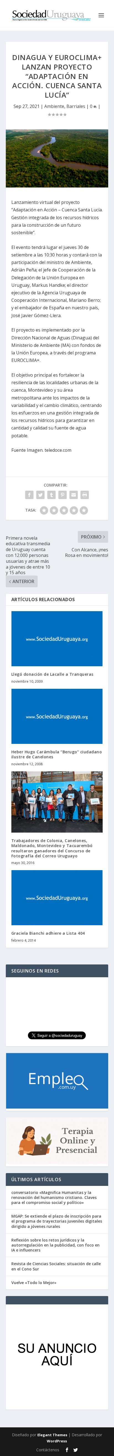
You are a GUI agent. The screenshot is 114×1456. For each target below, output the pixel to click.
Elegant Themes (52, 1434)
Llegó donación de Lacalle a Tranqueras (52, 674)
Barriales (75, 106)
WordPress (57, 1440)
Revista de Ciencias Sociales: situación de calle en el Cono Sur (56, 1266)
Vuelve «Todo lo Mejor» (33, 1282)
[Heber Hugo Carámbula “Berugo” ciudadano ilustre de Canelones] (57, 716)
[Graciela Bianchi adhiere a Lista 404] (57, 897)
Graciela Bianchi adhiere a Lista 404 (48, 933)
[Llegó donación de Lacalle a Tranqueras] (57, 638)
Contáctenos (47, 1449)
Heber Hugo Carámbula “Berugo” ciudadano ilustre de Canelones (56, 754)
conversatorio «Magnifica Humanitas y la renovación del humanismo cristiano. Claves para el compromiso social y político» (54, 1197)
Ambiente (54, 106)
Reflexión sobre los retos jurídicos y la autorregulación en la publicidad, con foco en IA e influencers (55, 1245)
